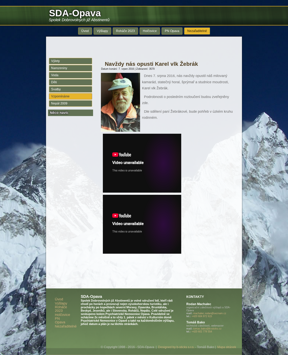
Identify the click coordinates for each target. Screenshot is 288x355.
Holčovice (150, 31)
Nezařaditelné (197, 31)
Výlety (55, 61)
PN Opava (172, 31)
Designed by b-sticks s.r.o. (176, 347)
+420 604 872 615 (202, 316)
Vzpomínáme (60, 96)
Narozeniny (59, 68)
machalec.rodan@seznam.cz (209, 313)
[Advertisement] (141, 45)
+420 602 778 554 (202, 331)
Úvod (85, 31)
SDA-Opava (75, 13)
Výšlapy (102, 31)
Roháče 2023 (125, 31)
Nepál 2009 (59, 103)
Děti (54, 82)
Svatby (56, 89)
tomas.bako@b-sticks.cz (207, 328)
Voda (54, 75)
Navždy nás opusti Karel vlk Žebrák (151, 64)
